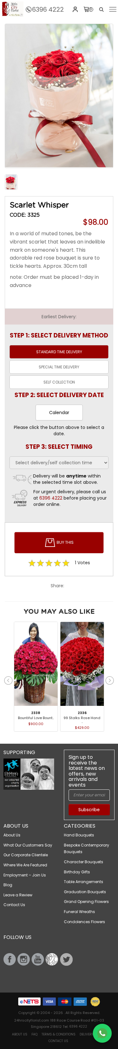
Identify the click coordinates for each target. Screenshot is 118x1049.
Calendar (59, 412)
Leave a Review (17, 895)
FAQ (34, 1034)
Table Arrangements (83, 881)
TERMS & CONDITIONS (59, 1034)
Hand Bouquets (79, 835)
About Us (11, 835)
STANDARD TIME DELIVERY (59, 352)
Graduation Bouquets (85, 891)
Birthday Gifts (77, 872)
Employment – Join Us (24, 875)
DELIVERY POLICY (92, 1034)
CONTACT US (58, 1041)
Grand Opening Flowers (86, 901)
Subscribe (89, 809)
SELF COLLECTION (59, 382)
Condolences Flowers (84, 921)
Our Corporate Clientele (25, 855)
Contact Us (14, 904)
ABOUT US (19, 1034)
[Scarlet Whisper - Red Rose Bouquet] (13, 9)
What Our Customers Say (27, 845)
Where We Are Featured (25, 865)
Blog (7, 885)
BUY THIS (65, 542)
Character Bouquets (83, 861)
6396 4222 (48, 9)
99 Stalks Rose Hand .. (82, 719)
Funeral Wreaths (79, 911)
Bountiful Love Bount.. (36, 717)
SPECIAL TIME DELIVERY (59, 367)
